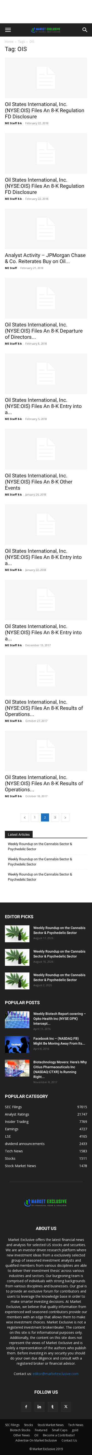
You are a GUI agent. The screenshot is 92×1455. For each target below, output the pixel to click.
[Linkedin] (39, 1407)
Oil (36, 1435)
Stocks (28, 1425)
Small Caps (59, 1430)
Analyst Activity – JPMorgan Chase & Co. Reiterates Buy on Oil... (45, 258)
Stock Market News (51, 1425)
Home (9, 42)
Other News (21, 1435)
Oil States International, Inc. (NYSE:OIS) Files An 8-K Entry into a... (43, 406)
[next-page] (65, 817)
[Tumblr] (53, 1407)
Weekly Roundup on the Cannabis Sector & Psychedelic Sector (40, 846)
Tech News (75, 1425)
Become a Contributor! (59, 1435)
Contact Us (69, 1440)
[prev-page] (25, 817)
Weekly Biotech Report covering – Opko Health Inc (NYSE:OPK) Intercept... (59, 1018)
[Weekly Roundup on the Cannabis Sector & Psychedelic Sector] (17, 933)
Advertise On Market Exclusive (36, 1440)
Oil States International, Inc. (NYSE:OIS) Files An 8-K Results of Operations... (44, 708)
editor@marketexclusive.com (56, 1373)
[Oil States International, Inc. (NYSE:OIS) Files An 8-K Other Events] (46, 449)
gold (75, 1430)
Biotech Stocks (20, 1430)
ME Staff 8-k (13, 123)
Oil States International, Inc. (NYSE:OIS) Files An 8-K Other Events (38, 482)
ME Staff (11, 268)
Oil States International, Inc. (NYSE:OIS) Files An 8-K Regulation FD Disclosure (44, 110)
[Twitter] (66, 1407)
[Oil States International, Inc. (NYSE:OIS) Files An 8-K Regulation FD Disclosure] (46, 78)
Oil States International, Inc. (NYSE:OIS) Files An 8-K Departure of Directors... (44, 331)
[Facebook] (26, 1407)
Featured (41, 1430)
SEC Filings (12, 1425)
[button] (8, 30)
